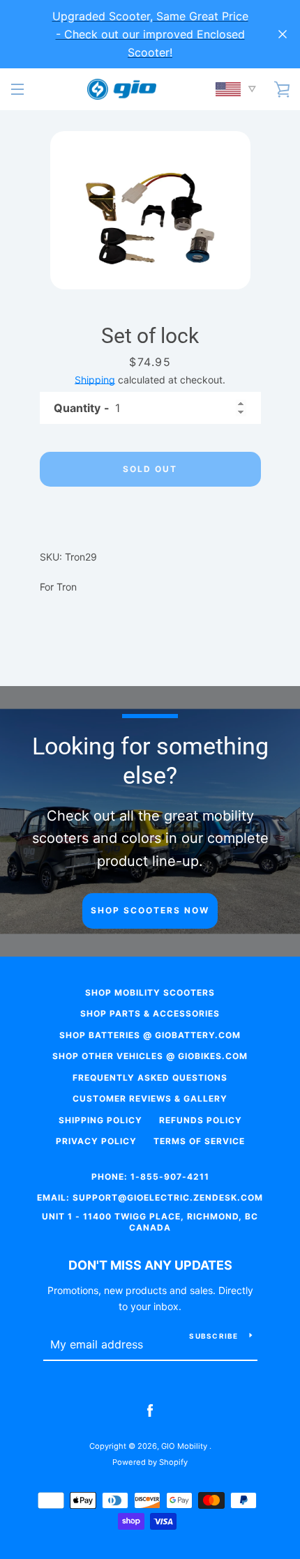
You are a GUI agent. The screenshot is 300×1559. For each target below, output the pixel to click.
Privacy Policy (96, 1141)
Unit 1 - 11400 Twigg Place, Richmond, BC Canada (150, 1222)
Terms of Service (199, 1141)
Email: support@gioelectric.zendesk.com (150, 1197)
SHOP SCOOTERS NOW (150, 910)
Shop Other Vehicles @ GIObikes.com (150, 1056)
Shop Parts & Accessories (150, 1013)
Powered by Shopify (150, 1462)
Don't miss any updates (150, 1265)
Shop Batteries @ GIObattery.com (150, 1035)
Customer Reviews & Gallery (150, 1098)
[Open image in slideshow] (150, 210)
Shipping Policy (100, 1120)
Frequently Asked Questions (150, 1077)
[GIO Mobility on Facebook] (150, 1410)
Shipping (95, 380)
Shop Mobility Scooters (150, 992)
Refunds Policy (200, 1120)
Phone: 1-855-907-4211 (150, 1176)
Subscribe (213, 1336)
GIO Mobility (185, 1446)
